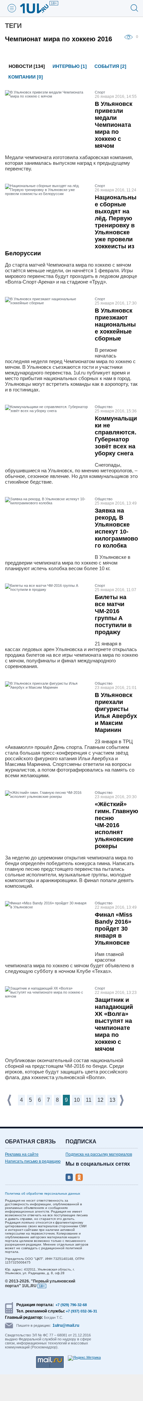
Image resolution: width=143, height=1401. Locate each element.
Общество (103, 407)
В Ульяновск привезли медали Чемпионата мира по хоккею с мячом (113, 125)
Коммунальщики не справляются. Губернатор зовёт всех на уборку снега (116, 436)
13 (112, 1100)
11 (88, 1100)
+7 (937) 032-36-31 (81, 1311)
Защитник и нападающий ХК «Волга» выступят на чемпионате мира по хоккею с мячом (114, 1024)
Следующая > (122, 1100)
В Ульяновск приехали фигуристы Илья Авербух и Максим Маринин (116, 712)
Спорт (100, 92)
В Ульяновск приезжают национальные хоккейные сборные (115, 324)
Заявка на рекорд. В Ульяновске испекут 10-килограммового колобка (116, 528)
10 (77, 1100)
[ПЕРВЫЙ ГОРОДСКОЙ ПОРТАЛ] (38, 8)
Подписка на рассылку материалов (99, 1154)
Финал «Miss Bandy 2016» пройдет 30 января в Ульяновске (113, 928)
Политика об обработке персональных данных (42, 1193)
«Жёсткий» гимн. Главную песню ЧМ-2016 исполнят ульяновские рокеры (116, 825)
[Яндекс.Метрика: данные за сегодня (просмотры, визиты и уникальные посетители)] (84, 1358)
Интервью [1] (70, 66)
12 (100, 1100)
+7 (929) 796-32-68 (71, 1305)
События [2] (110, 66)
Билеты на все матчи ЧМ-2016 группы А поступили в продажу (113, 614)
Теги (13, 25)
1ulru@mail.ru (66, 1325)
